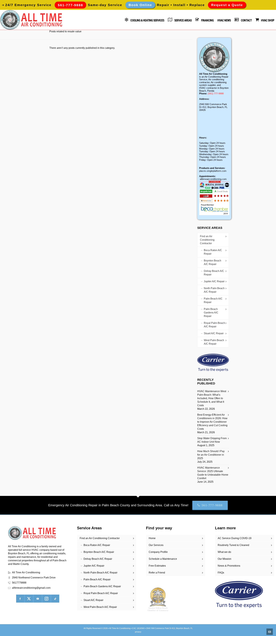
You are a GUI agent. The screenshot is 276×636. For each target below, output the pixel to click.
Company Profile (158, 552)
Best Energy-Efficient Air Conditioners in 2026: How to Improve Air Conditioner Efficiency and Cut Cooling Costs (212, 421)
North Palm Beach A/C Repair (214, 290)
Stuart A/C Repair (214, 333)
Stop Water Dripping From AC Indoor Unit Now (212, 440)
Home (152, 538)
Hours (202, 137)
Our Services (156, 545)
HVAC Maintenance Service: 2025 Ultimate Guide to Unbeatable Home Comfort (212, 473)
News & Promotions (229, 565)
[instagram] (46, 599)
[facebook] (20, 599)
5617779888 (19, 582)
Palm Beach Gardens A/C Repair (211, 312)
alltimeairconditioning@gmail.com (31, 587)
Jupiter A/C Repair (214, 281)
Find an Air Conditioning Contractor (207, 240)
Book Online (140, 5)
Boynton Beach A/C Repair (212, 262)
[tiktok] (55, 599)
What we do (224, 552)
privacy (138, 632)
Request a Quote (227, 5)
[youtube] (38, 599)
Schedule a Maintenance (163, 558)
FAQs (221, 572)
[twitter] (29, 599)
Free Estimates (157, 565)
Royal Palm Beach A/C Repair (214, 325)
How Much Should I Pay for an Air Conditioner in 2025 (211, 455)
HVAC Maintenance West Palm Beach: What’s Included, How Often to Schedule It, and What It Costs (211, 398)
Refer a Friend (157, 572)
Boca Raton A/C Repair (213, 252)
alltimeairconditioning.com (213, 179)
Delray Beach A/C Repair (214, 273)
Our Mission (224, 558)
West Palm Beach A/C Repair (214, 342)
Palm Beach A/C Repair (213, 300)
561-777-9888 (212, 505)
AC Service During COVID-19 (234, 538)
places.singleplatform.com (212, 171)
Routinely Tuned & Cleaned (233, 545)
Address (204, 99)
